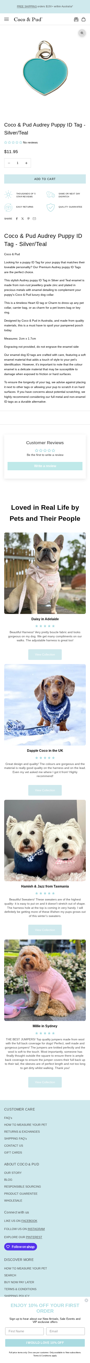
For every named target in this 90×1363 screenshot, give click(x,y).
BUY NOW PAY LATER (19, 1282)
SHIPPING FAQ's (15, 1138)
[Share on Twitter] (22, 218)
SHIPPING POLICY (17, 1296)
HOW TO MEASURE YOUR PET (25, 1124)
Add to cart (45, 179)
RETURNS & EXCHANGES (22, 1131)
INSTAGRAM (36, 1229)
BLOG (8, 1179)
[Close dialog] (86, 1300)
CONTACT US (13, 1145)
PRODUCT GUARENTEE (20, 1193)
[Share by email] (34, 218)
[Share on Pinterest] (28, 218)
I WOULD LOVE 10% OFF (45, 1342)
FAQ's (8, 1118)
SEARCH (10, 1275)
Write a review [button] (45, 466)
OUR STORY (13, 1172)
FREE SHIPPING (27, 6)
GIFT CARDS (13, 1152)
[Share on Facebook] (16, 218)
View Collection (45, 654)
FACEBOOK (29, 1220)
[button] (13, 142)
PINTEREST (34, 1237)
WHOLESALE (13, 1200)
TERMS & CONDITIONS (20, 1289)
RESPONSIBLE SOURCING (22, 1186)
